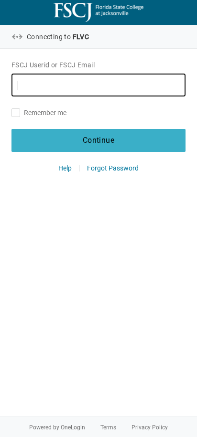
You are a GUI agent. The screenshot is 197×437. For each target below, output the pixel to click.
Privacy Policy (149, 427)
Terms (108, 427)
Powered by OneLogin (57, 427)
